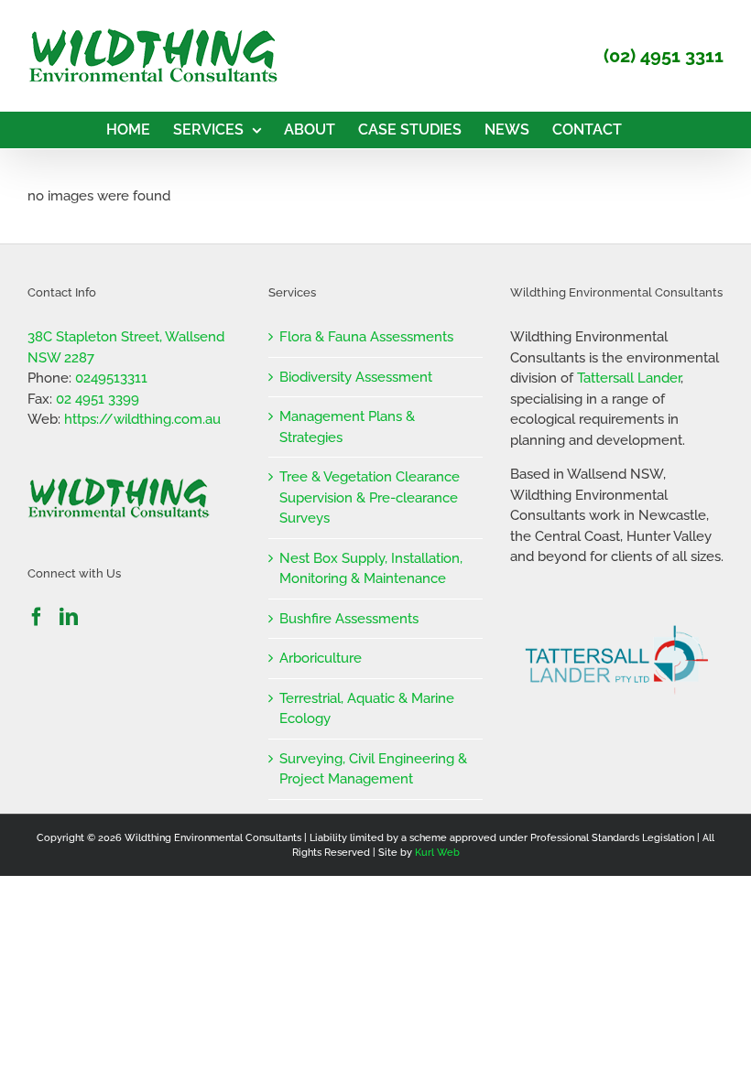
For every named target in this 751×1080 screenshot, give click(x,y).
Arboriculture (320, 658)
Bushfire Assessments (349, 618)
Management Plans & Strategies (347, 427)
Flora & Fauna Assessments (366, 337)
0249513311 (111, 378)
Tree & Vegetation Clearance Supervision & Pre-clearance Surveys (369, 497)
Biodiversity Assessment (355, 377)
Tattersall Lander (628, 378)
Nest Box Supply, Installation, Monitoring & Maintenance (371, 569)
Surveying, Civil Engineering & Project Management (373, 769)
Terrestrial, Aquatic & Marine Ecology (366, 709)
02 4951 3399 (97, 399)
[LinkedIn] (69, 617)
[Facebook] (36, 617)
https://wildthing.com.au (142, 419)
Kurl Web (437, 853)
